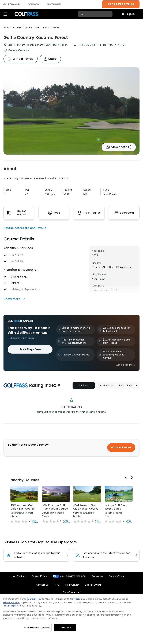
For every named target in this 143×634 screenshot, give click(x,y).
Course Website (18, 50)
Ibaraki (56, 27)
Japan (36, 27)
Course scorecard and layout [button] (24, 228)
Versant (32, 599)
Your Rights (11, 605)
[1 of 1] (71, 111)
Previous (126, 477)
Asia (27, 27)
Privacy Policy (39, 576)
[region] (71, 614)
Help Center (72, 584)
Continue (65, 627)
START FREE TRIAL (120, 4)
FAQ (57, 584)
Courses (17, 27)
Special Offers (93, 584)
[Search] (82, 14)
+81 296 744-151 (89, 45)
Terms (78, 599)
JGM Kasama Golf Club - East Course (22, 506)
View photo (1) (121, 147)
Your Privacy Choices (72, 576)
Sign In (130, 14)
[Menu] (5, 14)
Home (6, 27)
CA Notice (97, 576)
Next (131, 477)
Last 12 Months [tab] (128, 385)
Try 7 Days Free (30, 349)
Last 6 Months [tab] (106, 385)
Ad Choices (19, 576)
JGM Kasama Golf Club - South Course (55, 506)
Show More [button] (11, 299)
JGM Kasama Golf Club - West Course (85, 506)
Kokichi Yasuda (100, 290)
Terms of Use (116, 576)
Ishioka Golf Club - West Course (117, 506)
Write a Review (121, 447)
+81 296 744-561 (114, 45)
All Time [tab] (83, 385)
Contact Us (42, 584)
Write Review (35, 522)
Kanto (46, 27)
